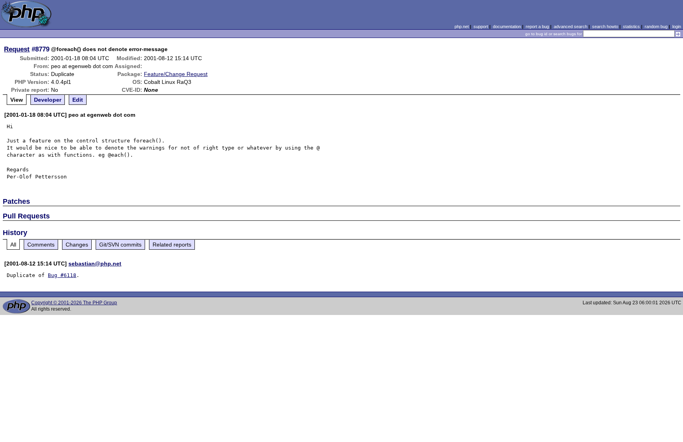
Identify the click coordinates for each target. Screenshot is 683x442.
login (676, 26)
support (481, 26)
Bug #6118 (62, 275)
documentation (507, 26)
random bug (656, 26)
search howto (605, 26)
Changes (77, 244)
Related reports (172, 244)
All (13, 244)
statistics (631, 26)
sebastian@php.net (94, 263)
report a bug (537, 26)
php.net (462, 26)
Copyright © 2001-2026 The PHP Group (74, 302)
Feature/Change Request (176, 74)
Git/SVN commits (120, 244)
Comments (41, 244)
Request (17, 49)
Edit (77, 100)
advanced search (570, 26)
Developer (47, 100)
